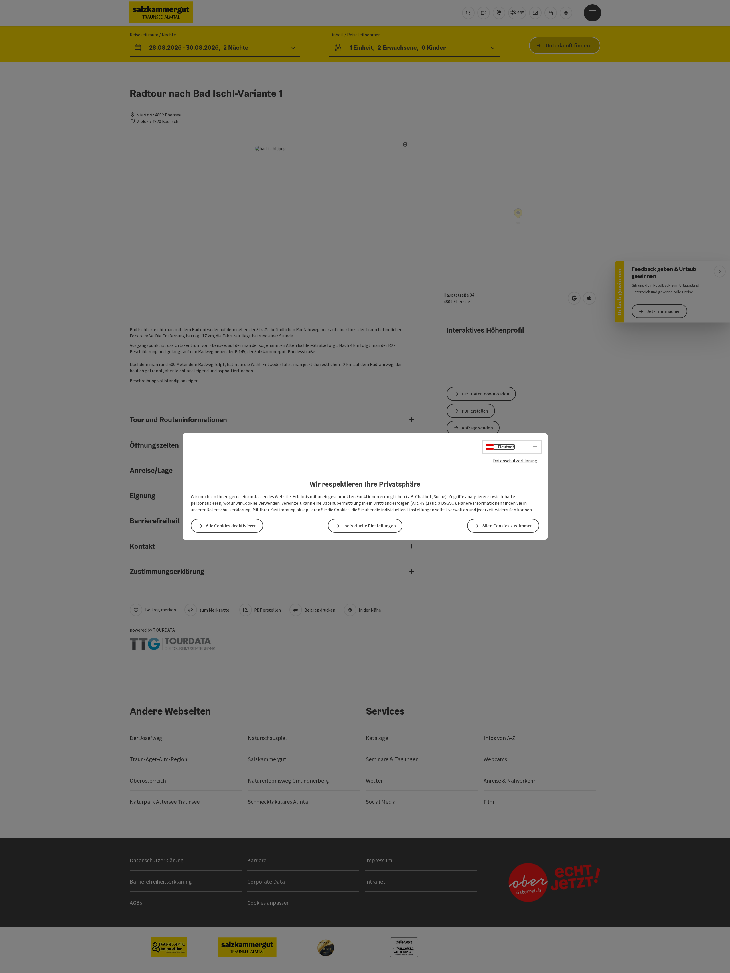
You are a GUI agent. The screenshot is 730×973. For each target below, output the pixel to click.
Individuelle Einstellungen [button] (369, 525)
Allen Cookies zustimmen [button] (507, 525)
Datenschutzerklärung (515, 460)
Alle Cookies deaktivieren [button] (231, 525)
